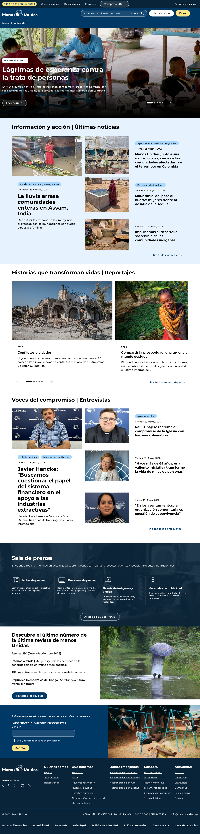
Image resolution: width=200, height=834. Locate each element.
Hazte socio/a (162, 13)
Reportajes (181, 777)
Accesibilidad (41, 825)
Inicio (5, 23)
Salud (75, 777)
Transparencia (52, 782)
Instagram (15, 785)
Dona (183, 13)
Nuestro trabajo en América (125, 777)
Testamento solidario (155, 787)
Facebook (3, 785)
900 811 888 (10, 4)
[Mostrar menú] (195, 13)
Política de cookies (135, 825)
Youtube (22, 785)
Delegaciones (72, 4)
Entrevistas (181, 782)
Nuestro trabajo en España (124, 787)
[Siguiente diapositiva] (170, 103)
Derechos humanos (82, 793)
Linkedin (29, 785)
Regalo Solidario (153, 798)
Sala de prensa (183, 793)
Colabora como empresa (157, 793)
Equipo (48, 772)
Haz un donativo (153, 772)
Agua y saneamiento (83, 782)
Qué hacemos (82, 767)
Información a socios (14, 825)
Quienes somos (56, 767)
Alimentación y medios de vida (89, 798)
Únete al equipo (50, 4)
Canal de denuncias (186, 825)
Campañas (181, 787)
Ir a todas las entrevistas (165, 528)
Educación (77, 772)
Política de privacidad (105, 825)
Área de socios (187, 4)
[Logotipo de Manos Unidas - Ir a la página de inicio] (19, 15)
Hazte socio (150, 777)
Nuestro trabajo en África (123, 772)
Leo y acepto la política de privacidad (38, 740)
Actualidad (183, 767)
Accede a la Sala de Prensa (99, 616)
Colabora (151, 767)
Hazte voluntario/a (154, 782)
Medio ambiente (81, 803)
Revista (179, 798)
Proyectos (91, 4)
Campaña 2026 (114, 4)
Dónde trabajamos (124, 767)
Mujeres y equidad (82, 787)
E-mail (16, 726)
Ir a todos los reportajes (166, 382)
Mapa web (61, 825)
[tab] (150, 102)
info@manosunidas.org (184, 814)
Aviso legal (79, 825)
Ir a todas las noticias (167, 255)
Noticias (179, 772)
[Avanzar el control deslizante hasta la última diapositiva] (141, 103)
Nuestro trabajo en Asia (123, 782)
